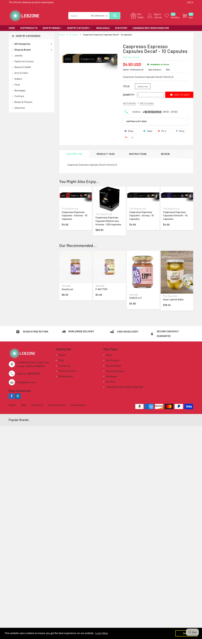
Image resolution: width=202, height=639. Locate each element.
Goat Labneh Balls (173, 299)
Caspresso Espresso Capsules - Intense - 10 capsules (74, 215)
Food (17, 84)
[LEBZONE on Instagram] (18, 396)
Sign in (157, 14)
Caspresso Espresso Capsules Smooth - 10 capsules (175, 215)
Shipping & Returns (136, 121)
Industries (19, 107)
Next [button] (190, 207)
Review (165, 153)
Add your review (131, 56)
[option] (75, 209)
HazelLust (67, 289)
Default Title (143, 86)
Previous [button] (62, 207)
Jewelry (18, 55)
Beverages (20, 90)
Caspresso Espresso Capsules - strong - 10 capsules (141, 215)
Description (74, 153)
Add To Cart (182, 94)
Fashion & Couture (24, 61)
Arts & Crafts (21, 72)
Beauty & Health (22, 66)
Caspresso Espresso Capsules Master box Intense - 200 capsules (108, 221)
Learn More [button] (101, 633)
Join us (158, 17)
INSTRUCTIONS (138, 153)
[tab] (155, 121)
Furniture (19, 95)
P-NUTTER (101, 289)
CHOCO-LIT (135, 297)
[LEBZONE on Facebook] (11, 396)
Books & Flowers (23, 101)
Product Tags (106, 153)
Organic (18, 78)
